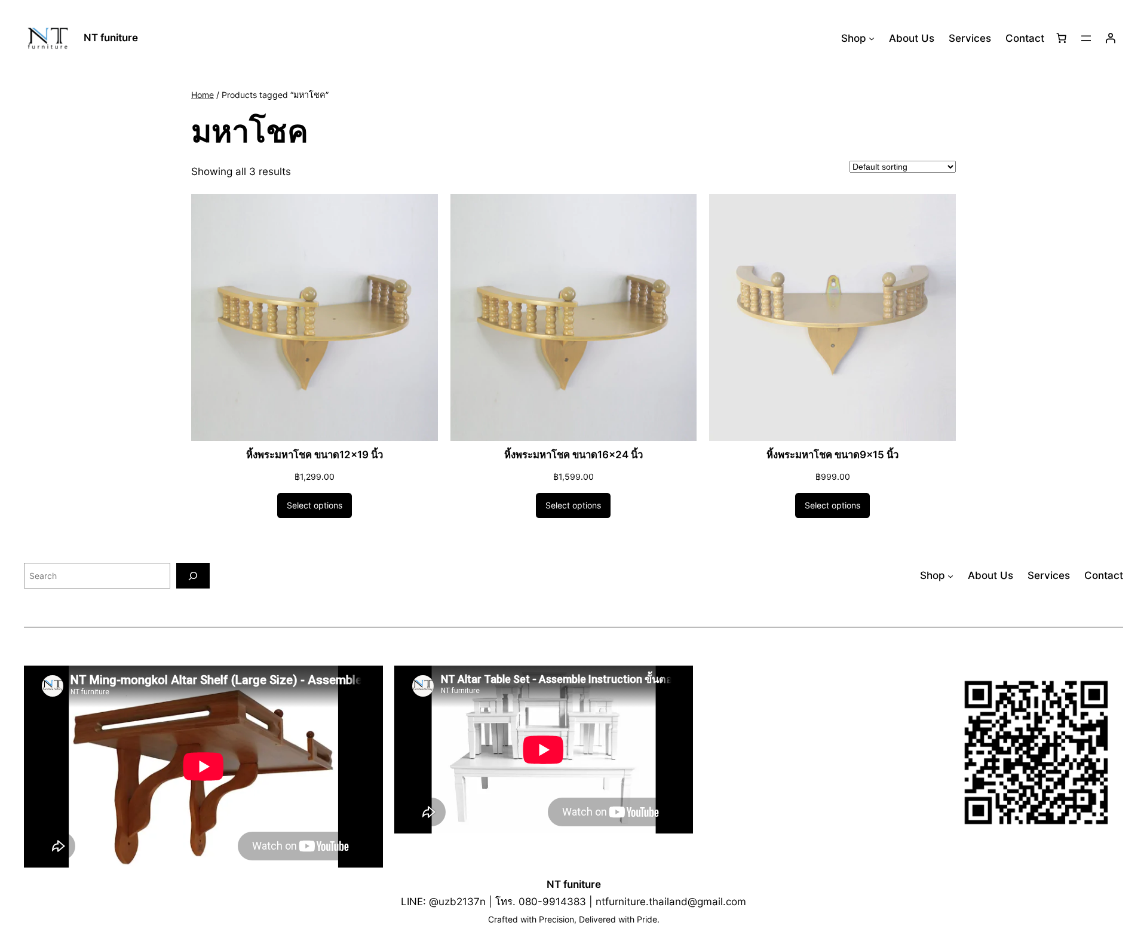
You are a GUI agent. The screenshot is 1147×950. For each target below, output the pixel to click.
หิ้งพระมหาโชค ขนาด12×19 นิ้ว (314, 455)
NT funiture (111, 38)
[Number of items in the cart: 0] (1061, 38)
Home (202, 95)
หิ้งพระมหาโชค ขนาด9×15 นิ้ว (832, 455)
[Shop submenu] (872, 38)
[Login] (1110, 38)
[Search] (193, 576)
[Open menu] (1086, 38)
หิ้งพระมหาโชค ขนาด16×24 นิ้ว (573, 455)
